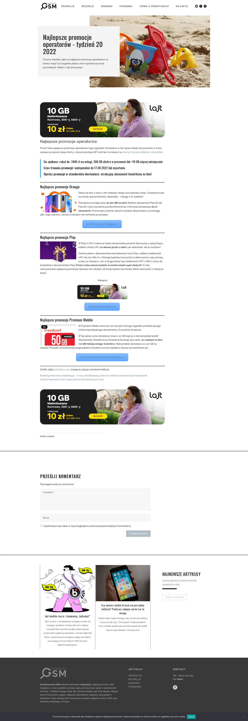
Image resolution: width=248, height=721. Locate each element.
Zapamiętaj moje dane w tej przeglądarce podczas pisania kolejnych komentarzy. (87, 526)
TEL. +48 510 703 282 (183, 675)
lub (178, 679)
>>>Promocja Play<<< (102, 306)
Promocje (67, 6)
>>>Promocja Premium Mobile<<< (102, 357)
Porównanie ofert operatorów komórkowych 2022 (74, 379)
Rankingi (106, 6)
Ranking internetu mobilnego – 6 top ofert (65, 375)
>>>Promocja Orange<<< (102, 224)
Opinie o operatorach (154, 6)
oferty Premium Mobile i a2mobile (142, 152)
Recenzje (88, 6)
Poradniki (126, 6)
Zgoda (191, 716)
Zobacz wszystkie (174, 597)
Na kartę (182, 6)
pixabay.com (62, 369)
